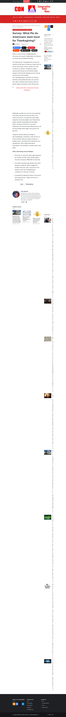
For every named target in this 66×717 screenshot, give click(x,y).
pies (22, 184)
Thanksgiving (29, 184)
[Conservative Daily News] (33, 9)
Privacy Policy (45, 707)
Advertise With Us (45, 703)
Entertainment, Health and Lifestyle (19, 29)
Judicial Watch (29, 705)
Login (43, 705)
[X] (25, 202)
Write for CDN (46, 17)
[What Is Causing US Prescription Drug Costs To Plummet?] (37, 213)
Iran (17, 17)
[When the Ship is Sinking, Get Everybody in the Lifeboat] (27, 213)
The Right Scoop (30, 709)
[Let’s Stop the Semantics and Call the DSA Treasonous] (47, 301)
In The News (25, 25)
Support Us (52, 17)
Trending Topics (19, 25)
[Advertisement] (48, 191)
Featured (29, 29)
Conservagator (29, 703)
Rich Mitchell (17, 44)
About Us (58, 17)
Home (14, 17)
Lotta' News (29, 707)
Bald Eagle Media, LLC (34, 714)
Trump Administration (28, 17)
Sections (21, 17)
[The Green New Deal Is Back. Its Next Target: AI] (47, 661)
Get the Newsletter (38, 17)
